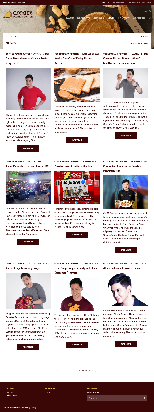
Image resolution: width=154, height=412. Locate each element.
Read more (28, 148)
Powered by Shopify (29, 408)
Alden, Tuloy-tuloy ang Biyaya (23, 268)
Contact (124, 18)
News (110, 18)
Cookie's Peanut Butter (11, 408)
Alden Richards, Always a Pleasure (123, 268)
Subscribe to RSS (140, 43)
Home (70, 18)
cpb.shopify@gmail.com (139, 3)
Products (83, 18)
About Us (139, 18)
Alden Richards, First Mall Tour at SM (27, 166)
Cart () (147, 11)
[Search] (150, 19)
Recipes (99, 18)
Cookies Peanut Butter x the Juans (74, 166)
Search (47, 392)
